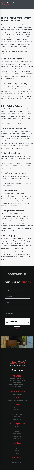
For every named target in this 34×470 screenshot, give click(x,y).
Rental (17, 431)
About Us (17, 407)
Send (17, 328)
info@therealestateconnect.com (17, 400)
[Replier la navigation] (31, 4)
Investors (17, 434)
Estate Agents (17, 436)
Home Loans (17, 438)
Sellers (17, 429)
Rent (17, 451)
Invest (17, 453)
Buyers (17, 426)
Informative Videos (17, 460)
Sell (17, 448)
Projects (17, 409)
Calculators (17, 414)
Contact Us (17, 419)
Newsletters (17, 412)
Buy (17, 446)
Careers (17, 417)
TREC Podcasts (17, 462)
